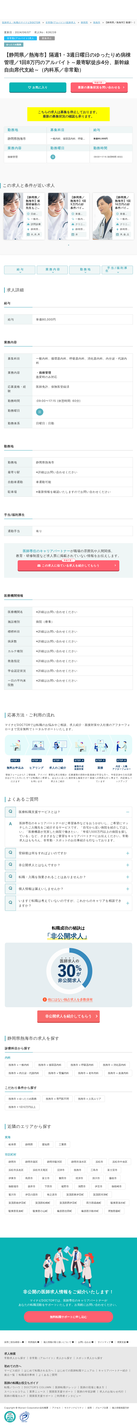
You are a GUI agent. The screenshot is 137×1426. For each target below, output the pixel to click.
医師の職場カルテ (15, 1396)
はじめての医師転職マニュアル (76, 1370)
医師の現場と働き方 (92, 1387)
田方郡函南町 (93, 1202)
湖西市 (82, 1186)
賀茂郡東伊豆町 (75, 1194)
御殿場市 (14, 1186)
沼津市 (61, 1169)
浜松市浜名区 (16, 1169)
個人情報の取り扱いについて (57, 1342)
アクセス (56, 1408)
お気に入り (40, 87)
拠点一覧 (9, 1375)
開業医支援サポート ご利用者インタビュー (55, 1396)
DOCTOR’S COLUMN (37, 1387)
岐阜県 (12, 1144)
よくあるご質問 (48, 1375)
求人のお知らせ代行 (112, 1391)
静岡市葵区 (31, 1161)
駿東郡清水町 (118, 1202)
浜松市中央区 (119, 1161)
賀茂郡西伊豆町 (68, 1202)
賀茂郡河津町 (100, 1194)
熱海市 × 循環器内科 (49, 1064)
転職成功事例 (27, 1375)
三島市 (94, 1169)
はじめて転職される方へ (39, 1370)
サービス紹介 (12, 1370)
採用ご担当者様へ (12, 1342)
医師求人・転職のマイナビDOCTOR (21, 22)
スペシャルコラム (15, 1391)
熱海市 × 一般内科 (19, 1064)
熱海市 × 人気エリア (89, 1098)
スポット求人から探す (89, 1358)
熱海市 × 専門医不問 (57, 1098)
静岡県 (84, 22)
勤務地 (85, 269)
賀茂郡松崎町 (42, 1202)
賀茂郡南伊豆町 (17, 1202)
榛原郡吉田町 (64, 1210)
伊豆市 (98, 1186)
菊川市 (12, 1194)
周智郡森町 (114, 1210)
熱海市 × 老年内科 (88, 1072)
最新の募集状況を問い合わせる (99, 87)
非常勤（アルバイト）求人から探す (50, 1358)
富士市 (46, 1178)
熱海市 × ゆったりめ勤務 (23, 1098)
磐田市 (62, 1178)
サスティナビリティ (74, 1408)
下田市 (48, 1186)
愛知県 (46, 1144)
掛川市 (96, 1178)
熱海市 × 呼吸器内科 (82, 1064)
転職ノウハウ (12, 1387)
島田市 (29, 1178)
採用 (89, 1408)
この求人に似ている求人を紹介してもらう (71, 565)
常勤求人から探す (15, 1358)
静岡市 (12, 1161)
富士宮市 (112, 1169)
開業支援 (121, 1342)
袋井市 (31, 1186)
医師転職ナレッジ (66, 1387)
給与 (20, 269)
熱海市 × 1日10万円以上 (22, 1106)
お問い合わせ (84, 1342)
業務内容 (53, 269)
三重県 (62, 1144)
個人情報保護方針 (120, 1408)
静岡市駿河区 (54, 1161)
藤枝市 (113, 1178)
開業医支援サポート (61, 1391)
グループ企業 (101, 1408)
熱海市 (96, 22)
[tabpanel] (24, 216)
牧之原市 (52, 1194)
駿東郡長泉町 (16, 1210)
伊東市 (12, 1178)
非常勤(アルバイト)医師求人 (61, 22)
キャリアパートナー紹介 (113, 1370)
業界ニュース (37, 1391)
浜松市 (99, 1161)
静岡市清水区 (78, 1161)
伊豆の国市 (31, 1194)
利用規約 (32, 1342)
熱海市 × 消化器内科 (114, 1064)
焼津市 (79, 1178)
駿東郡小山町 (40, 1210)
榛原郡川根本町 (90, 1210)
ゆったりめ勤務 (13, 44)
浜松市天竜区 (40, 1169)
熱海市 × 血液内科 (118, 1072)
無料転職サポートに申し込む (68, 1317)
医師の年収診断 (86, 1391)
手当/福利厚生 (116, 269)
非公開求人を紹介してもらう (68, 1016)
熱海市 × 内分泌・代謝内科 (24, 1072)
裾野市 (65, 1186)
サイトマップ (104, 1342)
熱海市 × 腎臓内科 (58, 1072)
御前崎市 (117, 1186)
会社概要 (44, 1408)
